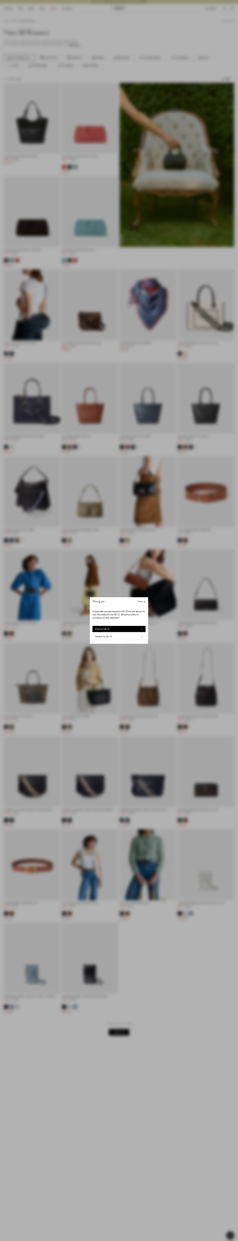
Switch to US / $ (103, 636)
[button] (119, 620)
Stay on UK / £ (102, 629)
